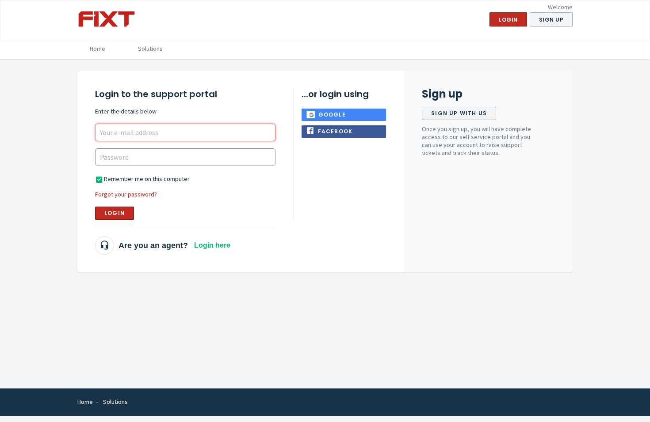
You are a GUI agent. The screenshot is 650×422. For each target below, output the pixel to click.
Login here (212, 245)
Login (114, 213)
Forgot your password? (126, 194)
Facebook (335, 131)
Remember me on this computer (147, 179)
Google (332, 114)
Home (97, 49)
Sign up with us (459, 113)
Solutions (150, 49)
